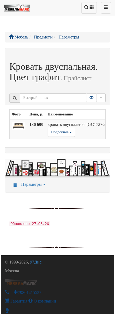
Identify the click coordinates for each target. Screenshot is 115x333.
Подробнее (60, 132)
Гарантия (18, 301)
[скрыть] (101, 97)
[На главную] (17, 6)
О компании (44, 301)
